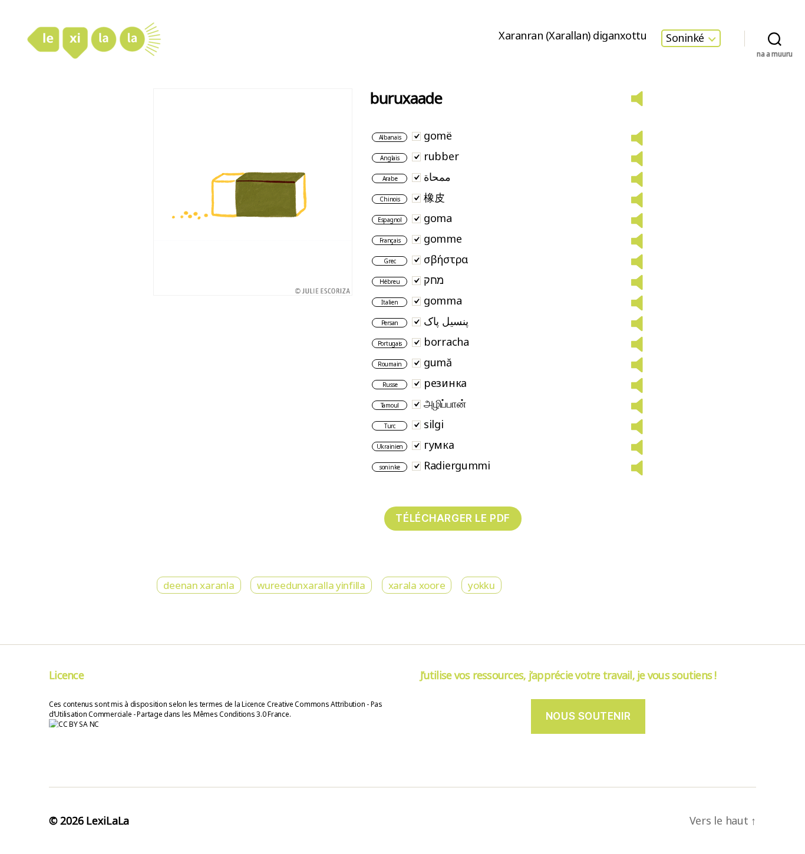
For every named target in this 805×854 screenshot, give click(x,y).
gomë (438, 135)
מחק (434, 280)
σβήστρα (446, 259)
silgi (434, 424)
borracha (446, 342)
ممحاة (437, 177)
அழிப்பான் (445, 403)
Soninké (685, 38)
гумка (439, 445)
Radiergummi (457, 465)
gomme (443, 238)
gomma (443, 300)
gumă (438, 362)
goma (438, 218)
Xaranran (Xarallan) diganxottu (572, 35)
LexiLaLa (107, 820)
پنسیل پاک (446, 321)
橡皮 (434, 197)
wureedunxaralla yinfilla (311, 585)
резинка (445, 383)
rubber (441, 156)
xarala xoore (417, 585)
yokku (481, 585)
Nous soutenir (588, 716)
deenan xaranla (198, 585)
